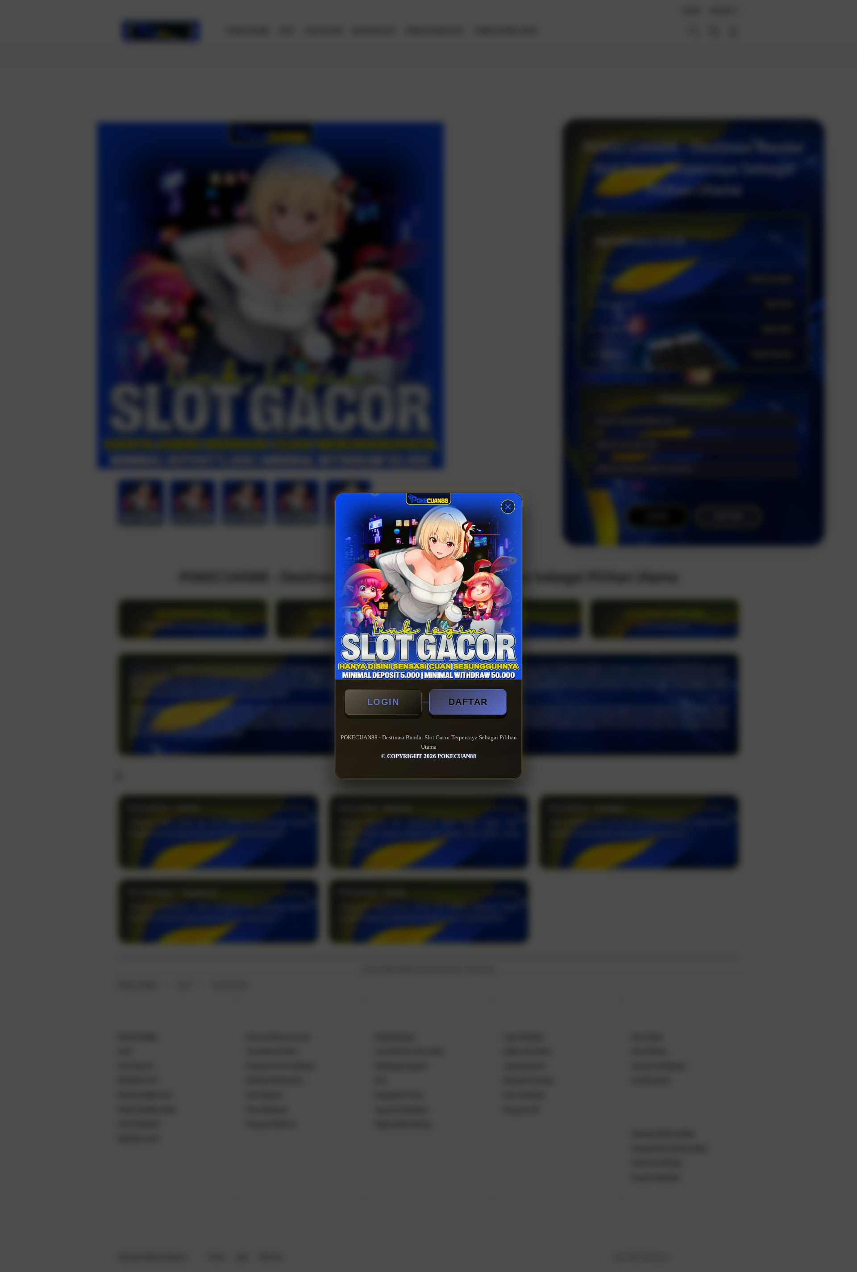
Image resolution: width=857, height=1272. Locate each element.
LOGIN (383, 702)
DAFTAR (468, 702)
